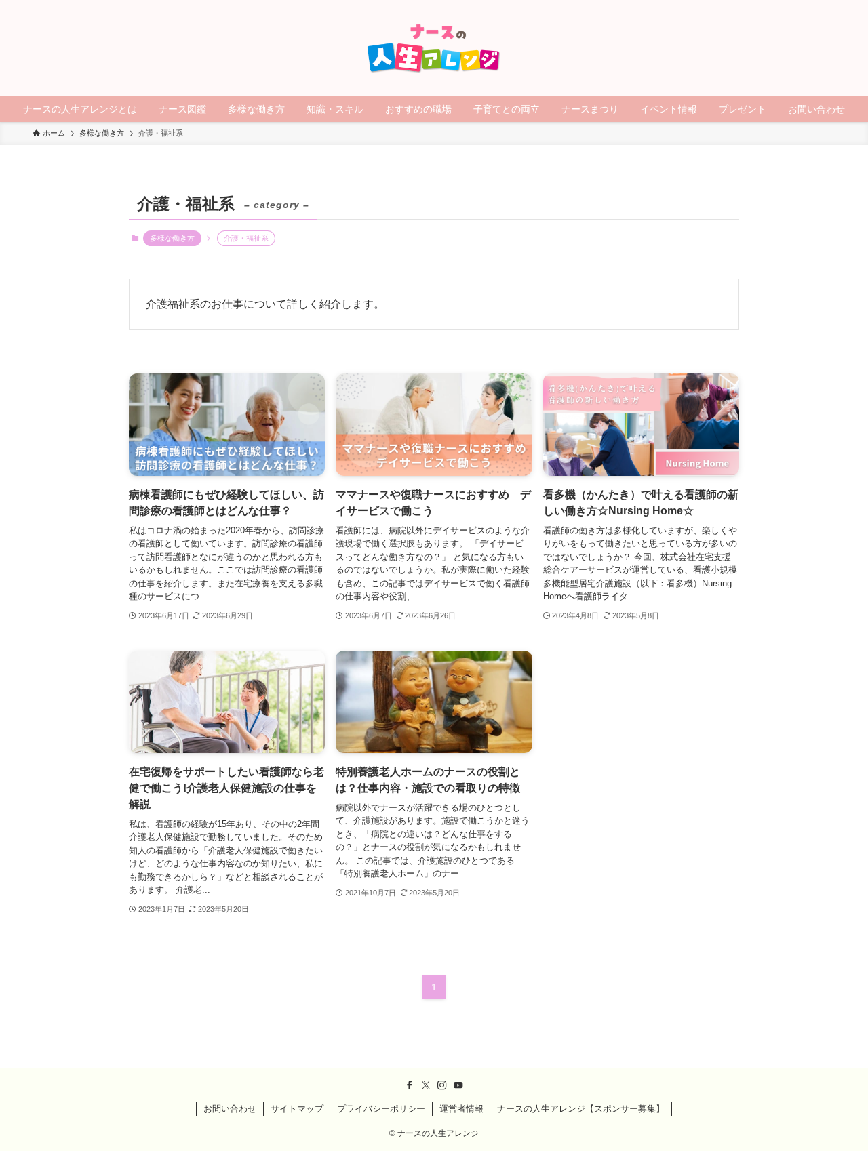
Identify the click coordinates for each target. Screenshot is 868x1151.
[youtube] (458, 1085)
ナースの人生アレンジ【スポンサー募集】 (581, 1109)
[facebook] (409, 1085)
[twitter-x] (426, 1085)
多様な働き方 (172, 238)
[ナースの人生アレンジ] (434, 48)
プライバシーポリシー (381, 1109)
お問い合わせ (229, 1109)
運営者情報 (461, 1109)
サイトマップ (297, 1109)
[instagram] (442, 1085)
